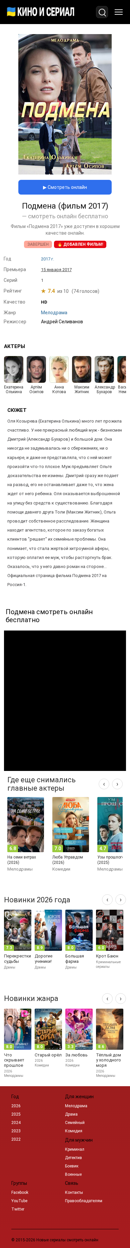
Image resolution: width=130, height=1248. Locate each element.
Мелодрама (76, 1106)
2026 (16, 1106)
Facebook (19, 1192)
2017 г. (47, 258)
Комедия (73, 1131)
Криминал (74, 1149)
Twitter (17, 1209)
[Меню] (118, 12)
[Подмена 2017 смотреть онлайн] (65, 172)
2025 (16, 1114)
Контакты (74, 1192)
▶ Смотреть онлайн (65, 187)
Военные (73, 1174)
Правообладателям (83, 1201)
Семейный (75, 1122)
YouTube (19, 1201)
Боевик (71, 1166)
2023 (16, 1131)
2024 (16, 1122)
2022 (16, 1139)
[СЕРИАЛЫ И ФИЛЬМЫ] (41, 12)
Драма (71, 1114)
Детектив (73, 1157)
